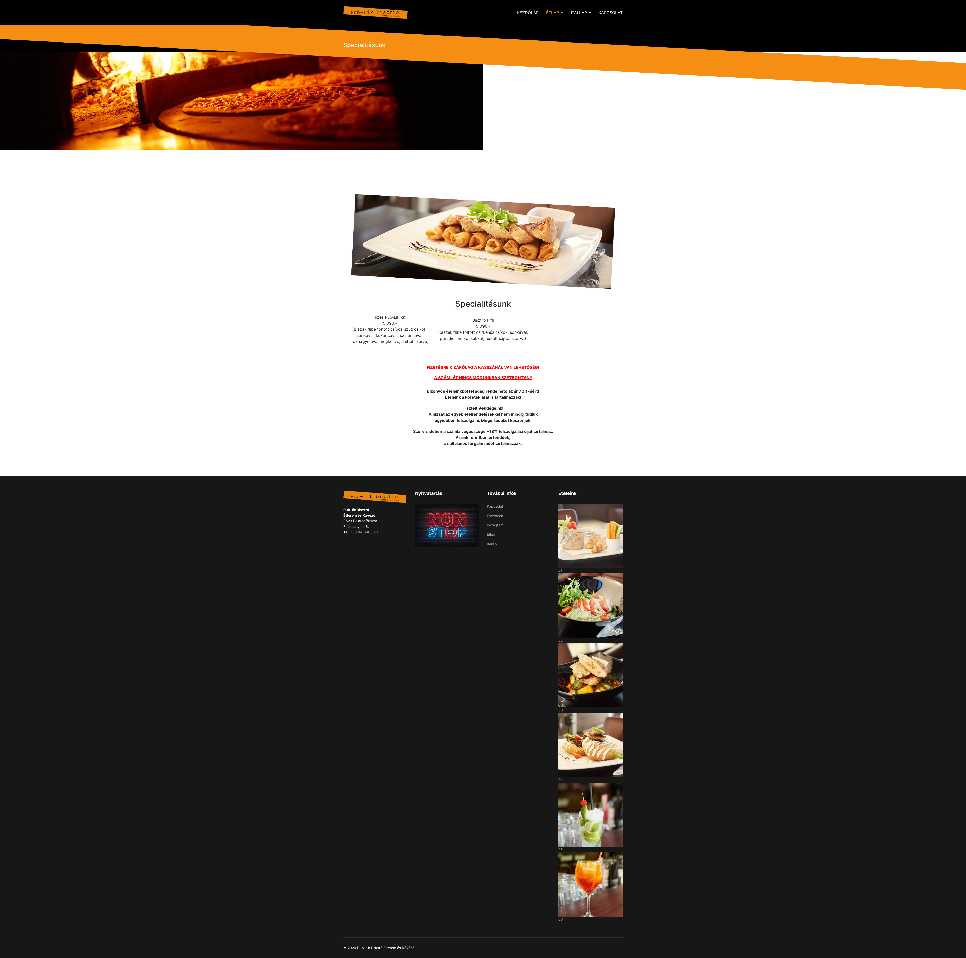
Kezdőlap (528, 12)
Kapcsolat (611, 12)
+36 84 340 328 (364, 532)
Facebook (495, 516)
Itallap (579, 12)
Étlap (552, 12)
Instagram (495, 525)
